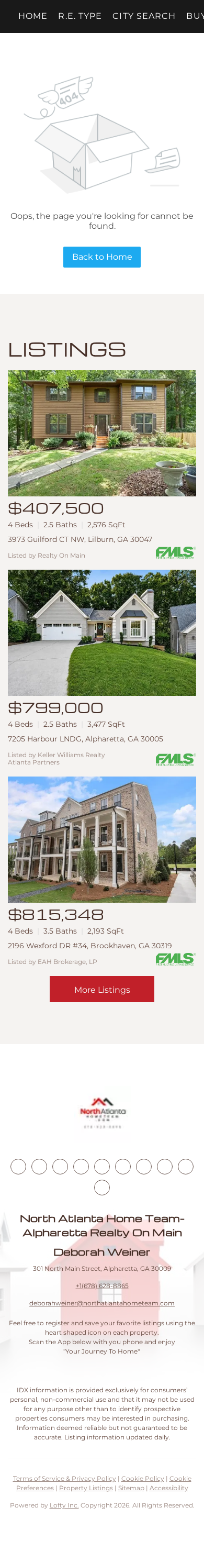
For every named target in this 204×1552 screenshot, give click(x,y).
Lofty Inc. (64, 1505)
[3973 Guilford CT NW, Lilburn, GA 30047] (102, 433)
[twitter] (60, 1166)
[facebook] (18, 1166)
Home (33, 16)
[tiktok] (144, 1166)
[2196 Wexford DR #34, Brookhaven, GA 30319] (102, 840)
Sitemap (131, 1488)
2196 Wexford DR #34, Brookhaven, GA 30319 (90, 945)
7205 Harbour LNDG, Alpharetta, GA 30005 (85, 739)
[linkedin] (39, 1166)
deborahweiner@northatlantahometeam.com (102, 1303)
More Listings (102, 990)
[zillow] (81, 1166)
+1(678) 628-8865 (102, 1286)
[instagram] (102, 1166)
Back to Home (102, 257)
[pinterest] (186, 1166)
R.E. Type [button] (80, 16)
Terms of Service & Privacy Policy (64, 1478)
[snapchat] (165, 1166)
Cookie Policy (142, 1478)
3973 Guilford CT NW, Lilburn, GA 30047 (80, 539)
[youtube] (123, 1166)
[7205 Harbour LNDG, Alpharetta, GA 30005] (102, 633)
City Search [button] (144, 16)
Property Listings (86, 1488)
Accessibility (169, 1488)
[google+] (102, 1187)
